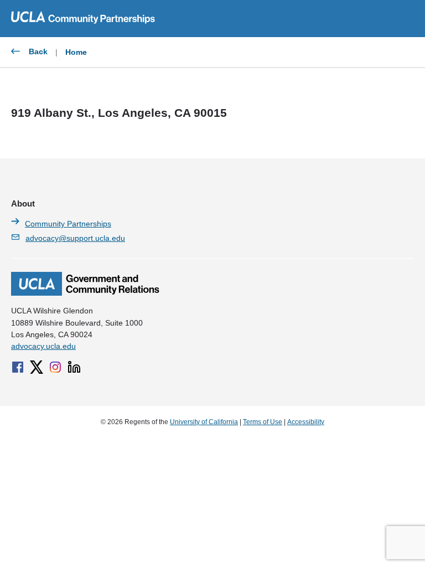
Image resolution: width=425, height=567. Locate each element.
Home (76, 52)
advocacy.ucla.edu (43, 346)
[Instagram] (55, 367)
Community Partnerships (68, 223)
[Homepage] (85, 292)
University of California (204, 422)
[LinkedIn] (74, 367)
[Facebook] (17, 367)
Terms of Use (262, 422)
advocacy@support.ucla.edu (75, 238)
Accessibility (305, 422)
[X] (36, 367)
